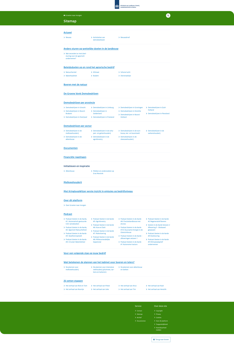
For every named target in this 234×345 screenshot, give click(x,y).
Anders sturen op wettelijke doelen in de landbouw (91, 48)
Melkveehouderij (73, 182)
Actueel (68, 32)
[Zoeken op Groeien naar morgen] (168, 15)
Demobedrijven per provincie (79, 102)
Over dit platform (73, 200)
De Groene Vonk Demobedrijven (81, 93)
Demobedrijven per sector (78, 125)
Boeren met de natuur (75, 84)
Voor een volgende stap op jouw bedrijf (85, 253)
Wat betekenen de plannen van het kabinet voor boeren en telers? (99, 262)
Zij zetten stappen (73, 280)
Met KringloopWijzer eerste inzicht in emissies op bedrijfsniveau (98, 191)
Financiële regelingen (75, 157)
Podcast (68, 214)
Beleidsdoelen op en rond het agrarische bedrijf (89, 67)
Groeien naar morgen (73, 15)
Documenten (71, 148)
